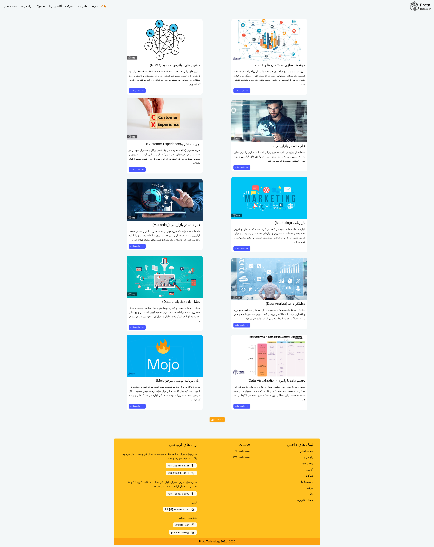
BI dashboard (242, 451)
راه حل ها (26, 6)
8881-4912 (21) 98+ (178, 473)
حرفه (95, 6)
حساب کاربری (305, 500)
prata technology (180, 532)
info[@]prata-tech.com (177, 509)
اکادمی (309, 469)
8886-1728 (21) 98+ (178, 465)
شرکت (69, 6)
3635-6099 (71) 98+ (178, 493)
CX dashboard (242, 457)
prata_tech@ (182, 524)
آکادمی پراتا (55, 6)
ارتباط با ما (307, 481)
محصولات (40, 6)
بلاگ (103, 6)
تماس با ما (82, 6)
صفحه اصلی (10, 6)
